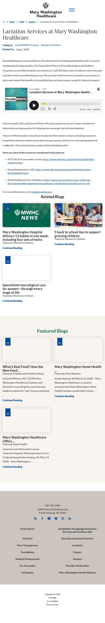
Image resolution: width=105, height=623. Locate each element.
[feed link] (35, 518)
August (32, 22)
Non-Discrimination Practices (77, 538)
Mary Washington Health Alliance (77, 572)
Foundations (27, 552)
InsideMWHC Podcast (27, 45)
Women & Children (51, 45)
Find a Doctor (27, 528)
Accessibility (52, 601)
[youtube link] (56, 518)
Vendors (77, 558)
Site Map (52, 598)
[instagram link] (63, 518)
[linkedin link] (70, 518)
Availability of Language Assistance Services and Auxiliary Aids (77, 530)
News (12, 22)
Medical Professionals (28, 558)
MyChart (28, 538)
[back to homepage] (4, 22)
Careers (77, 552)
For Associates (28, 565)
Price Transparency (27, 545)
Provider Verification (77, 565)
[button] (72, 10)
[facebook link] (42, 518)
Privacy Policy (52, 604)
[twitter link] (49, 518)
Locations (77, 545)
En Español (27, 572)
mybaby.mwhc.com (41, 191)
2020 (21, 22)
